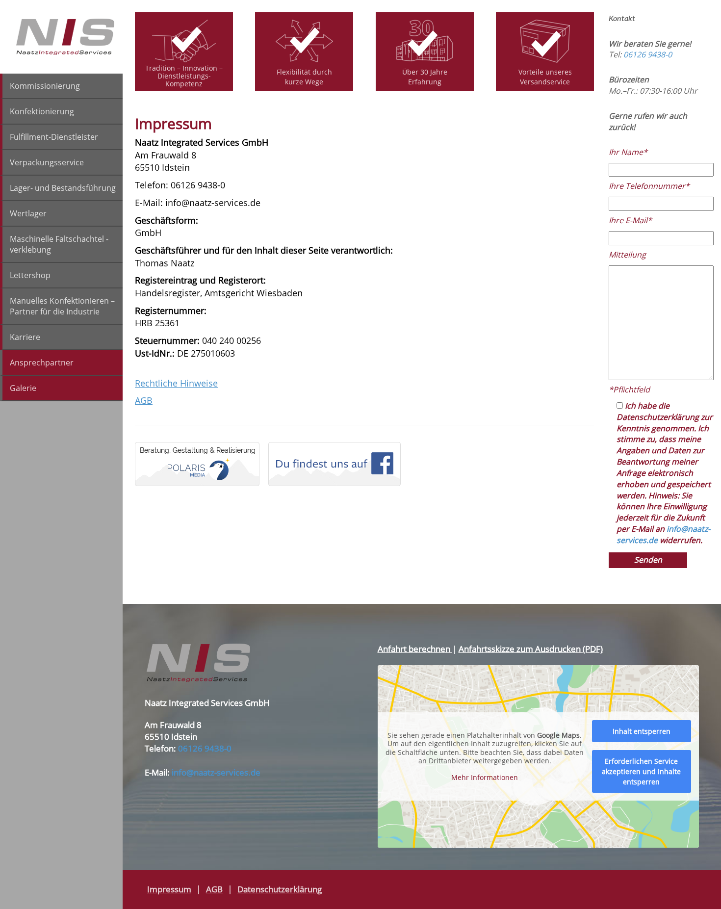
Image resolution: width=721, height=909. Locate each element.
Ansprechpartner (42, 362)
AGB (144, 400)
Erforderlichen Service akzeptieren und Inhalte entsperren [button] (641, 771)
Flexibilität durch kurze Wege (304, 76)
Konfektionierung (42, 111)
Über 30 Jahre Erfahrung (424, 76)
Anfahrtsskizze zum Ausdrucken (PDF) (531, 648)
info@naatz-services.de (216, 772)
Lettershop (30, 275)
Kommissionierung (45, 85)
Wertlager (28, 213)
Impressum (169, 889)
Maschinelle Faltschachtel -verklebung (59, 244)
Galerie (23, 388)
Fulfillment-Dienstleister (54, 136)
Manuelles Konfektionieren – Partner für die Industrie (62, 306)
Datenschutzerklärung (279, 889)
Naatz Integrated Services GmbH (65, 37)
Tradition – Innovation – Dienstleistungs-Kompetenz (184, 75)
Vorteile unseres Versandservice (545, 76)
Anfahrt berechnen (415, 648)
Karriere (25, 337)
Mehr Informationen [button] (484, 777)
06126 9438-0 (647, 54)
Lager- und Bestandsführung (63, 187)
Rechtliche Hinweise (176, 383)
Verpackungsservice (47, 162)
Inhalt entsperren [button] (641, 731)
